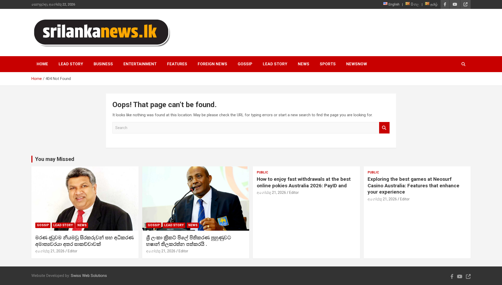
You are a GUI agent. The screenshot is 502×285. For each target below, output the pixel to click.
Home (42, 64)
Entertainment (140, 64)
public (262, 172)
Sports (328, 64)
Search (384, 128)
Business (103, 64)
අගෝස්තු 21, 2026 (50, 251)
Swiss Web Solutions (89, 275)
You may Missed (54, 159)
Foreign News (212, 64)
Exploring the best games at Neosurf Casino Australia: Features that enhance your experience (413, 185)
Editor (72, 251)
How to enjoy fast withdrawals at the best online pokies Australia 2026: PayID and (304, 182)
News (303, 64)
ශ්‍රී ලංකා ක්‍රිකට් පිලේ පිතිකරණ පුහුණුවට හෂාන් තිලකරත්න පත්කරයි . (188, 241)
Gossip (245, 64)
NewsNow (356, 64)
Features (177, 64)
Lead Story (71, 64)
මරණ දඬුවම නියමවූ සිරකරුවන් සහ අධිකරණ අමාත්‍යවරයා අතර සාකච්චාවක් (84, 241)
